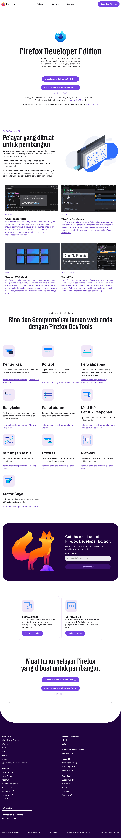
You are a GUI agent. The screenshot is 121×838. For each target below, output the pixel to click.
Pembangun (67, 770)
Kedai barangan (9, 784)
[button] (41, 4)
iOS (3, 751)
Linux (4, 759)
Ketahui (5, 780)
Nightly (65, 740)
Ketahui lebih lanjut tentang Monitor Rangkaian (20, 426)
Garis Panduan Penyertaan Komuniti (78, 832)
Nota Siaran (7, 776)
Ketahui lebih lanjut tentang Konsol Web (60, 382)
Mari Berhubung (69, 763)
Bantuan (6, 787)
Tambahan (6, 791)
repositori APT (74, 100)
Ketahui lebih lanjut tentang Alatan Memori (97, 467)
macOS (5, 748)
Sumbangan (67, 767)
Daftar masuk (88, 567)
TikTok (65, 787)
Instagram (66, 780)
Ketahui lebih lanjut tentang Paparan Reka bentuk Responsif (98, 426)
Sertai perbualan (32, 633)
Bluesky (65, 791)
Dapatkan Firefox (109, 4)
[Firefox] (8, 4)
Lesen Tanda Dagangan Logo (109, 832)
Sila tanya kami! (9, 818)
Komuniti (6, 795)
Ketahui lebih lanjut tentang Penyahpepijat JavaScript (94, 381)
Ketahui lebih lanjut (92, 104)
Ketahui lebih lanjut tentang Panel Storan (57, 426)
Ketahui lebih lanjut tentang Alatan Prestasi (58, 467)
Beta (64, 744)
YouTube (66, 784)
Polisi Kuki (53, 832)
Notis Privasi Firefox (60, 93)
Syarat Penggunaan (34, 832)
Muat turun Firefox (10, 740)
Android (5, 755)
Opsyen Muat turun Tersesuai (15, 763)
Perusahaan (67, 753)
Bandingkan (7, 772)
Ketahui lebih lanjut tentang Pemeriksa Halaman (21, 381)
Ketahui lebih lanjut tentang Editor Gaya (21, 506)
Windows (6, 744)
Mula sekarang (75, 633)
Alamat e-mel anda (71, 554)
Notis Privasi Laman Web (10, 832)
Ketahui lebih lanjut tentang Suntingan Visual (21, 467)
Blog (4, 799)
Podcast (65, 795)
